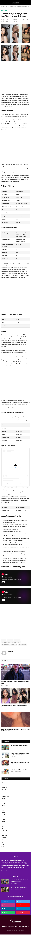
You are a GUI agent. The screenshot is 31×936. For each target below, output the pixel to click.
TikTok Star (4, 840)
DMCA (16, 926)
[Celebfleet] (15, 2)
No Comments (9, 21)
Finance (3, 805)
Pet (2, 828)
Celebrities (4, 794)
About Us (4, 926)
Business (3, 791)
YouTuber (4, 10)
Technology (4, 837)
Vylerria (4, 640)
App (2, 782)
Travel (3, 842)
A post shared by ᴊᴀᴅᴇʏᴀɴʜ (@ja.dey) (15, 483)
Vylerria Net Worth (16, 642)
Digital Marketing (5, 796)
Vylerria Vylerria (5, 644)
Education (4, 798)
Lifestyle (3, 821)
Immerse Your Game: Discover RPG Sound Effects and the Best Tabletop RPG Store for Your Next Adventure (20, 762)
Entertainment (5, 801)
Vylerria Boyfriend (6, 642)
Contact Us (11, 926)
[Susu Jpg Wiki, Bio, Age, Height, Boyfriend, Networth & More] (15, 695)
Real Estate (4, 833)
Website (3, 844)
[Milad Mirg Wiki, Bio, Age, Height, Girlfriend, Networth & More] (15, 672)
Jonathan (7, 19)
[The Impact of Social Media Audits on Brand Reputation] (5, 747)
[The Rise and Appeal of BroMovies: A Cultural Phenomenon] (5, 889)
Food (3, 810)
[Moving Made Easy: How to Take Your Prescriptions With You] (5, 771)
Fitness (3, 807)
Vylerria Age (10, 640)
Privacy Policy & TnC (24, 926)
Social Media (4, 835)
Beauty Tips (4, 787)
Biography (4, 789)
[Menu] (2, 2)
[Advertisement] (15, 78)
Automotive (4, 785)
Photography (4, 830)
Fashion (3, 803)
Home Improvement (6, 814)
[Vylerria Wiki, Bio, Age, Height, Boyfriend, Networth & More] (15, 33)
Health (3, 812)
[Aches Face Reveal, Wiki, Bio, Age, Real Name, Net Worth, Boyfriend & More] (15, 719)
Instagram (4, 817)
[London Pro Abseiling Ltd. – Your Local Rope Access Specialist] (5, 881)
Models (3, 824)
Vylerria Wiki (14, 644)
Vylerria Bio (17, 640)
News (3, 826)
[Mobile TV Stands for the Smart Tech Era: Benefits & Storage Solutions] (5, 755)
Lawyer (3, 819)
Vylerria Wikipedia (22, 644)
